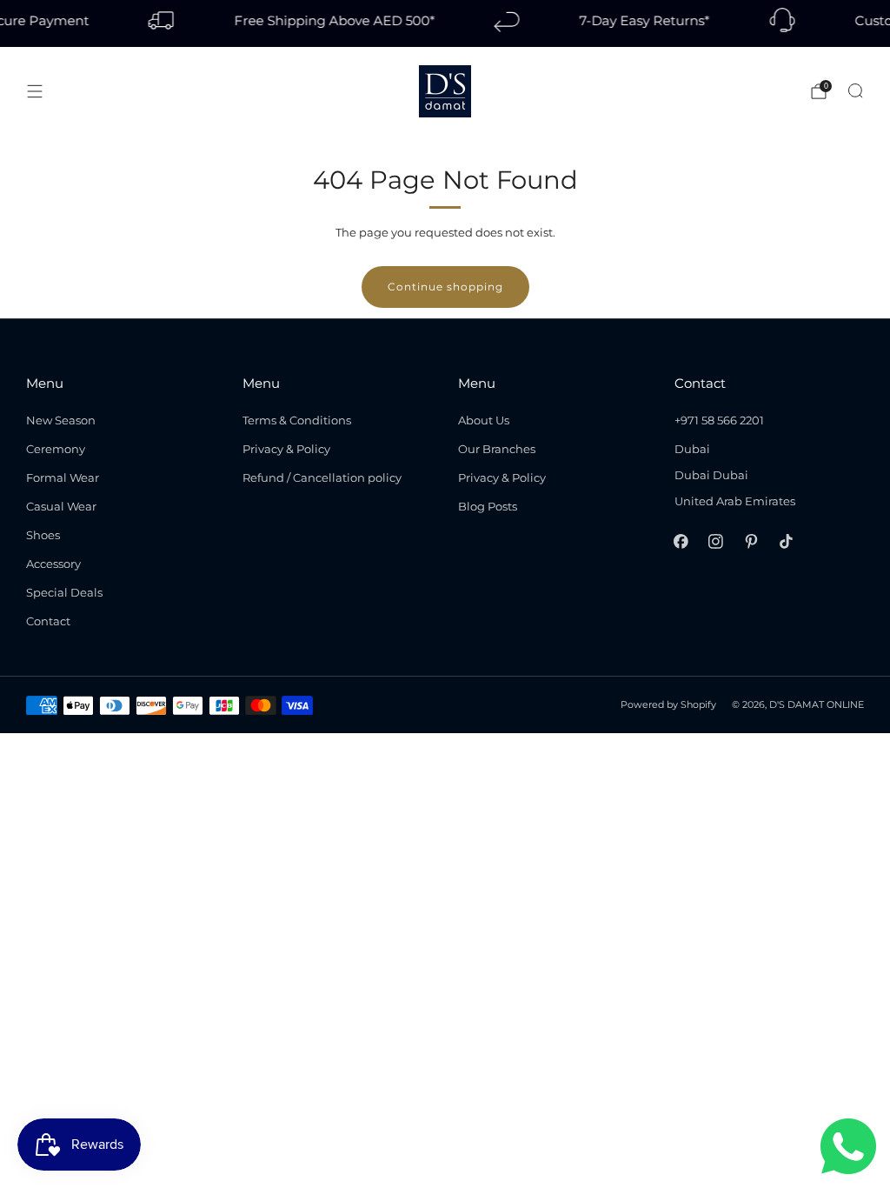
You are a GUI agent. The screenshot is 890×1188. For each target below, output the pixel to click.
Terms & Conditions (296, 420)
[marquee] (445, 23)
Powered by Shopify (668, 705)
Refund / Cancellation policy (322, 477)
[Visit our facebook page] (680, 541)
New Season (61, 420)
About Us (483, 420)
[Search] (855, 90)
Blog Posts (487, 506)
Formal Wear (62, 477)
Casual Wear (61, 506)
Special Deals (64, 592)
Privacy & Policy (286, 449)
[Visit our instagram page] (716, 541)
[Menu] (34, 91)
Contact (48, 621)
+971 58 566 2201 (719, 420)
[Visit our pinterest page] (751, 541)
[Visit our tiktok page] (785, 541)
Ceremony (55, 449)
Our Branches (496, 449)
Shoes (43, 535)
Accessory (53, 564)
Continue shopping (445, 286)
